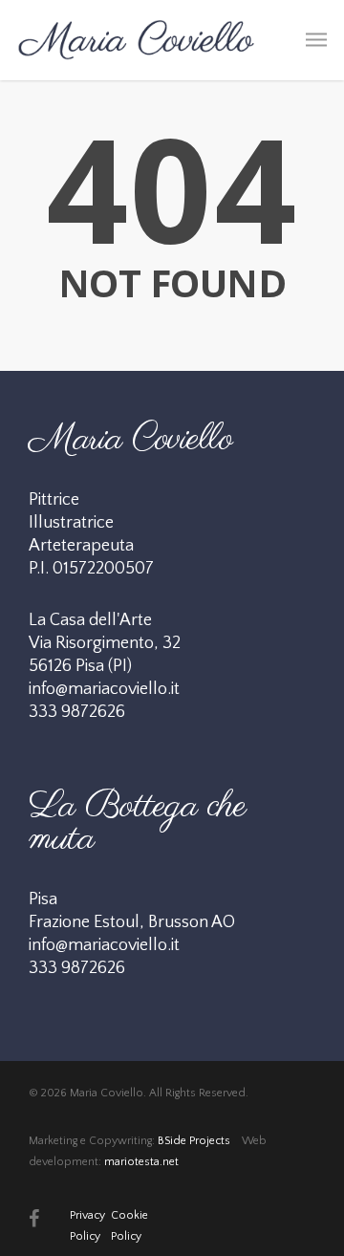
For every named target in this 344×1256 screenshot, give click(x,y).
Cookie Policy (126, 1218)
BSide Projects (194, 1141)
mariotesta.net (141, 1162)
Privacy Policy (85, 1218)
